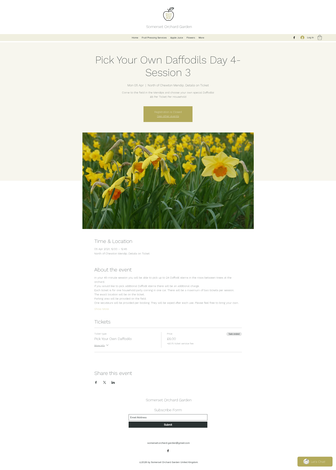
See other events (168, 116)
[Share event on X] (104, 382)
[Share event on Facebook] (96, 382)
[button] (320, 37)
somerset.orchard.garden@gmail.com (168, 442)
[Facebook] (294, 37)
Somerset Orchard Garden (169, 26)
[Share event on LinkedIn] (113, 382)
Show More (101, 309)
